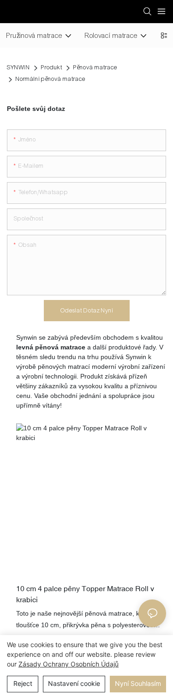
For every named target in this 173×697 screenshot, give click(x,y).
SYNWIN (18, 67)
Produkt (51, 67)
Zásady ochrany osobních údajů (68, 664)
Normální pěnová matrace (50, 79)
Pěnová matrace (95, 67)
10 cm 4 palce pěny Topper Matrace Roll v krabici (85, 594)
